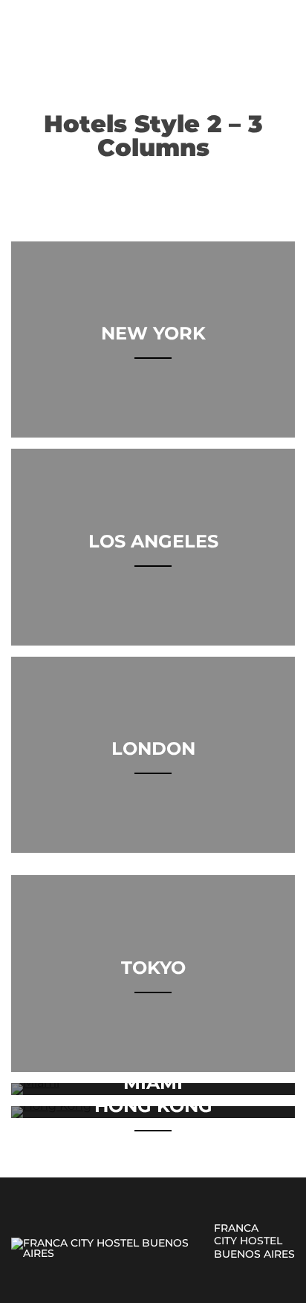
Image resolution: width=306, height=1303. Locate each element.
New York (153, 333)
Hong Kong (153, 1106)
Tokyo (153, 967)
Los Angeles (153, 541)
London (153, 748)
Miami (153, 1083)
